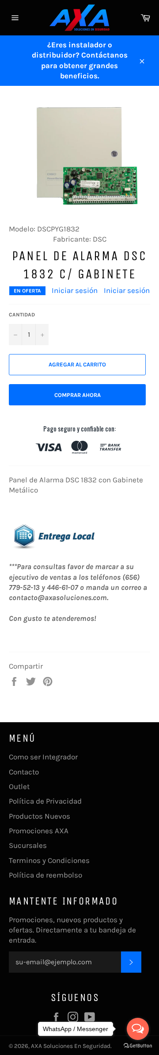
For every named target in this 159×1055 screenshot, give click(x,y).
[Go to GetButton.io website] (138, 1046)
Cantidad (22, 315)
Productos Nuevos (39, 816)
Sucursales (28, 845)
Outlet (19, 786)
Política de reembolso (45, 874)
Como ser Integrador (43, 756)
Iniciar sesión (75, 290)
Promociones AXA (38, 830)
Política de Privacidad (45, 801)
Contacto (24, 771)
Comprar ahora (77, 395)
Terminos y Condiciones (49, 860)
